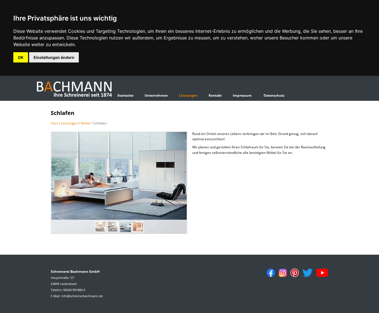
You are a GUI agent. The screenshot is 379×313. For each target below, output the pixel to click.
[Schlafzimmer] (119, 183)
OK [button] (21, 57)
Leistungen (188, 95)
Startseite (125, 95)
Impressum (242, 95)
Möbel (85, 123)
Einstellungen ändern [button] (54, 57)
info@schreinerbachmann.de (82, 296)
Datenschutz (274, 95)
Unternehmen (156, 95)
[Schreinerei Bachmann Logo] (74, 89)
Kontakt (215, 95)
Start (54, 123)
